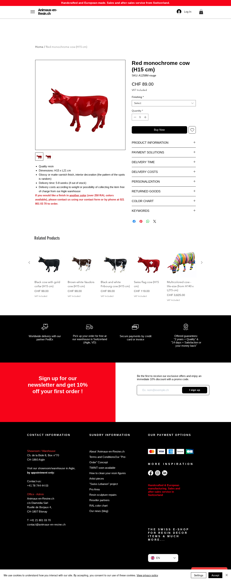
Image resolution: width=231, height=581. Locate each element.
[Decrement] (134, 117)
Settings (198, 575)
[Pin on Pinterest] (141, 221)
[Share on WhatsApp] (148, 221)
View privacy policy (147, 575)
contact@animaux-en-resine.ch (46, 524)
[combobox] (164, 103)
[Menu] (32, 11)
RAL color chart (98, 505)
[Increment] (145, 117)
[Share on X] (154, 221)
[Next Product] (202, 262)
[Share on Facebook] (134, 221)
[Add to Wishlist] (192, 130)
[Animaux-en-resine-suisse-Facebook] (150, 473)
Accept (215, 575)
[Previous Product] (29, 262)
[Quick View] (49, 262)
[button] (201, 11)
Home (39, 46)
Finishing (138, 97)
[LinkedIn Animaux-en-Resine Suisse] (164, 473)
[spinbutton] (140, 117)
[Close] (227, 575)
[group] (115, 277)
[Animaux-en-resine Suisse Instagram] (157, 473)
